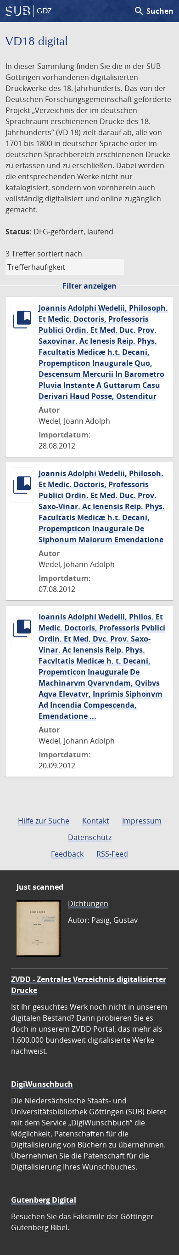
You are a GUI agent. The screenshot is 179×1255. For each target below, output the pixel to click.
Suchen (153, 11)
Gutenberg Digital (43, 1200)
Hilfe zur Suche (43, 821)
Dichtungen (88, 903)
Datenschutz (90, 837)
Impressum (142, 821)
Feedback (67, 854)
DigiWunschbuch (42, 1084)
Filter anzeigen (89, 286)
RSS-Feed (112, 854)
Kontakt (95, 821)
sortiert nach (59, 254)
